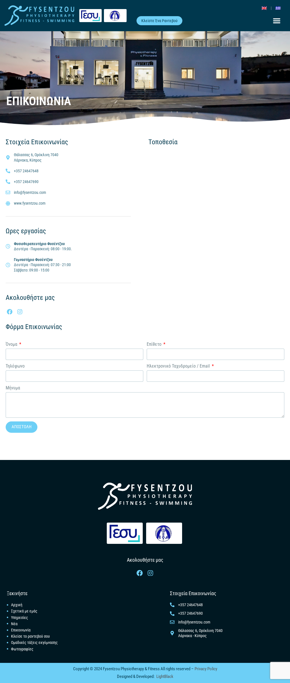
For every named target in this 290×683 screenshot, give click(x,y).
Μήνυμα (13, 388)
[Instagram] (20, 312)
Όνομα (12, 344)
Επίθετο (155, 344)
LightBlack (164, 676)
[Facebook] (10, 312)
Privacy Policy (205, 668)
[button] (277, 21)
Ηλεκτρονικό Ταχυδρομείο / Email (179, 366)
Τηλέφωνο (15, 366)
